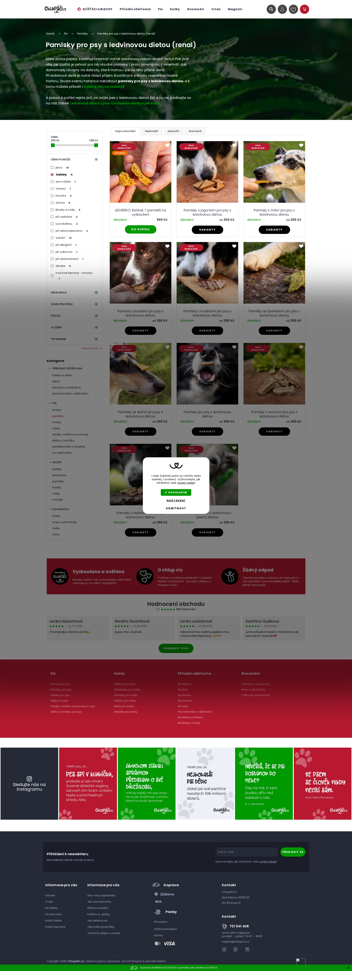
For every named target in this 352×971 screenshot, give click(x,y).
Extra (56, 534)
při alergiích (66, 245)
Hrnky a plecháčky (64, 522)
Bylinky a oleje (62, 375)
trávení (63, 189)
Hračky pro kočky (125, 701)
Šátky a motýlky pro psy (66, 712)
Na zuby (183, 706)
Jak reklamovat (97, 920)
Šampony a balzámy (66, 387)
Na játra (183, 689)
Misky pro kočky (124, 706)
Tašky (56, 528)
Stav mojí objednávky (101, 895)
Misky (56, 428)
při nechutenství (69, 259)
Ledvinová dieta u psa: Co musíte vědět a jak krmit (115, 103)
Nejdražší (173, 131)
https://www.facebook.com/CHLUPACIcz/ (236, 949)
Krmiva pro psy (60, 684)
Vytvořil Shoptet (131, 961)
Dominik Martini (156, 961)
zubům (64, 238)
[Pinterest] (247, 949)
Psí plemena (53, 914)
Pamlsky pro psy (61, 689)
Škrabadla (59, 475)
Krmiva (56, 410)
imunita (64, 196)
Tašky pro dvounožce (256, 695)
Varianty (207, 230)
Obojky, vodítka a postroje (70, 434)
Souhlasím (177, 492)
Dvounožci (60, 509)
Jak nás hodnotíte (99, 902)
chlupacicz (224, 949)
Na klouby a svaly (189, 723)
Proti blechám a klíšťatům (70, 393)
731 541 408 (239, 926)
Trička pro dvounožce (256, 684)
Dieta (56, 381)
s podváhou (67, 224)
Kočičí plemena (55, 927)
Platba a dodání (97, 908)
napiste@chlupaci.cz (235, 941)
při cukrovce (66, 252)
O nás (49, 902)
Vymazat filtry (90, 348)
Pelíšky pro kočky (125, 684)
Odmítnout (176, 508)
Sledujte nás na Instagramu (29, 787)
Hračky (56, 422)
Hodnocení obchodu (176, 604)
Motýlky (57, 499)
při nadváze (66, 217)
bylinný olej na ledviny (103, 86)
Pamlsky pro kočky (126, 695)
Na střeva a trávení (190, 717)
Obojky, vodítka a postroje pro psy (73, 706)
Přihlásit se (292, 852)
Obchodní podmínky (100, 927)
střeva (63, 203)
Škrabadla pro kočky (127, 689)
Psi (54, 403)
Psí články (51, 908)
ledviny (64, 174)
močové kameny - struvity (74, 275)
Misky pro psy (59, 701)
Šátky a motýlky (63, 440)
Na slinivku (184, 695)
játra (62, 167)
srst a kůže (66, 181)
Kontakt (50, 895)
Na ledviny (184, 684)
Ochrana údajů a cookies (103, 933)
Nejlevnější (151, 131)
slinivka (63, 266)
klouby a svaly (68, 210)
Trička (56, 516)
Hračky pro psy (60, 695)
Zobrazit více (176, 648)
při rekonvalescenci (72, 231)
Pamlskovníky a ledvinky (68, 446)
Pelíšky (57, 469)
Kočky (57, 462)
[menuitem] (94, 9)
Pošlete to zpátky (98, 914)
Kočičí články (53, 920)
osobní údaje (186, 483)
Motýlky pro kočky (125, 712)
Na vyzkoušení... (63, 453)
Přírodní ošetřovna (67, 368)
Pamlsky (58, 416)
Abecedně (195, 131)
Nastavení (176, 500)
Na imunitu (185, 701)
